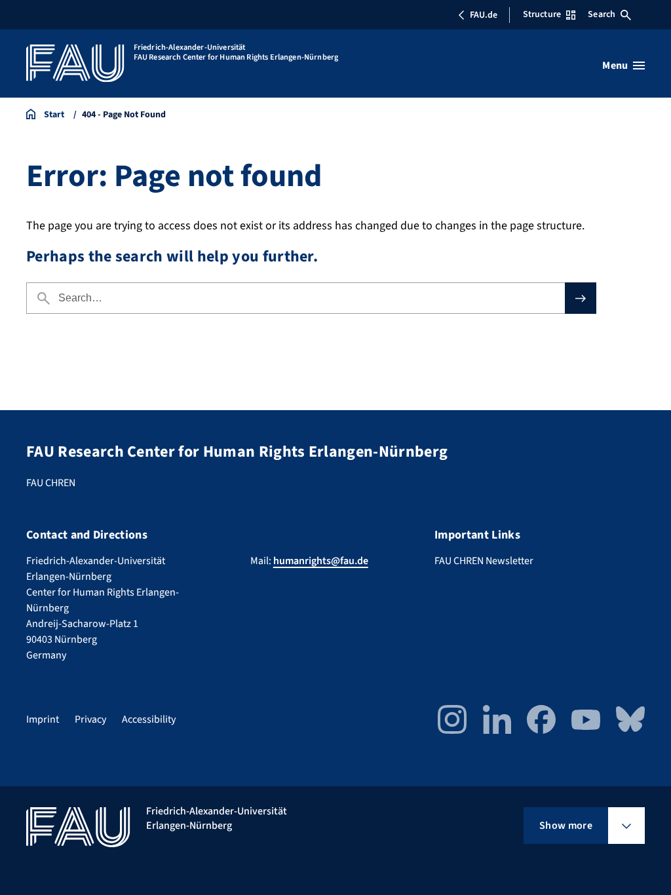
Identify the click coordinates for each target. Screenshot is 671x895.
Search (601, 14)
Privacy (90, 719)
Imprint (42, 719)
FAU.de (483, 15)
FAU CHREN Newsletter (483, 561)
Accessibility (149, 719)
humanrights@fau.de (320, 561)
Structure (542, 14)
